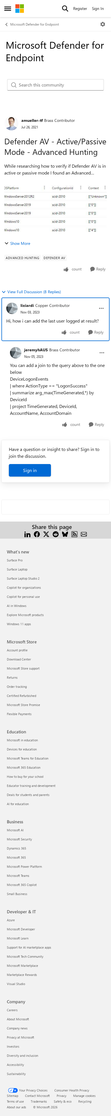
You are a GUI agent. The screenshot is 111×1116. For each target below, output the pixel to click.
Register (80, 8)
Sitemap (12, 1096)
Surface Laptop (17, 569)
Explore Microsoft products (25, 615)
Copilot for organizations (24, 587)
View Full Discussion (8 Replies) (34, 291)
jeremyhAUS (36, 349)
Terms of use (15, 1101)
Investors (13, 1046)
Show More (20, 243)
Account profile (17, 650)
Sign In (98, 8)
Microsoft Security (19, 839)
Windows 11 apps (19, 624)
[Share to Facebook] (37, 534)
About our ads (16, 1107)
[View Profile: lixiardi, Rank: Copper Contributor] (12, 308)
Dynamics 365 (16, 848)
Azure (11, 920)
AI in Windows (16, 606)
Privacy (61, 1096)
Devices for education (22, 749)
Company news (17, 1028)
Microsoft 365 (16, 857)
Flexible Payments (19, 714)
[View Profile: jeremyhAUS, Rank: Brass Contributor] (15, 352)
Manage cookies (84, 1096)
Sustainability (16, 1074)
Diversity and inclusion (22, 1055)
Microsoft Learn (17, 938)
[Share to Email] (84, 534)
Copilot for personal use (23, 596)
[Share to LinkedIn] (27, 534)
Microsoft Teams (18, 875)
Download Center (19, 659)
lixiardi (27, 305)
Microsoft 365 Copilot (22, 885)
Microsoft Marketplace (22, 965)
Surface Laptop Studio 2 (23, 578)
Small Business (17, 894)
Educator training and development (31, 785)
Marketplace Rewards (22, 975)
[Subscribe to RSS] (74, 534)
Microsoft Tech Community (25, 956)
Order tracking (17, 686)
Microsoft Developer (21, 929)
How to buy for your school (25, 776)
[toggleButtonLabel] (103, 24)
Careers (12, 1010)
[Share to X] (46, 534)
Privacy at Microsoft (20, 1037)
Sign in (30, 470)
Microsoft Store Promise (23, 705)
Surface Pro (14, 560)
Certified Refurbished (21, 696)
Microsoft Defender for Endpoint (34, 24)
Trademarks (39, 1101)
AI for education (18, 804)
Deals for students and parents (28, 795)
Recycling (84, 1101)
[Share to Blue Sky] (65, 534)
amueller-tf (32, 120)
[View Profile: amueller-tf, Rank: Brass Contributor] (11, 123)
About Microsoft (18, 1019)
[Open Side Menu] (7, 8)
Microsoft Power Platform (24, 866)
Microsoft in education (22, 740)
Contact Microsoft (37, 1096)
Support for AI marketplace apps (29, 947)
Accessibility (15, 1064)
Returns (12, 677)
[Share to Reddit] (56, 534)
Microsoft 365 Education (23, 767)
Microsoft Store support (23, 668)
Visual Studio (16, 984)
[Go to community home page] (19, 8)
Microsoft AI (15, 830)
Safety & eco (62, 1101)
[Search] (65, 8)
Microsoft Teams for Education (27, 758)
